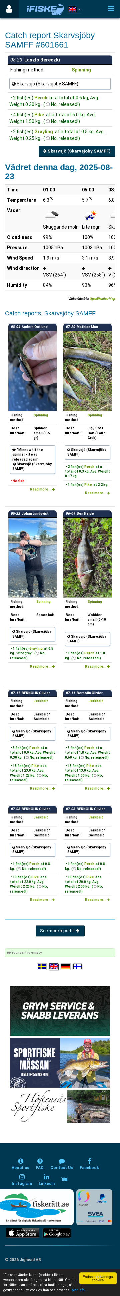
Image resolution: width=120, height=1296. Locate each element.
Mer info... (79, 1290)
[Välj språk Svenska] (42, 967)
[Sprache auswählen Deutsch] (66, 967)
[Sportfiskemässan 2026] (60, 1062)
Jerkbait (41, 701)
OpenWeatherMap (102, 299)
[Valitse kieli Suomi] (78, 967)
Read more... (41, 489)
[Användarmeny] (9, 9)
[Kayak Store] (60, 1011)
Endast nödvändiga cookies (98, 1278)
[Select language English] (54, 967)
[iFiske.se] (45, 9)
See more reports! (58, 930)
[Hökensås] (60, 1106)
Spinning (81, 69)
